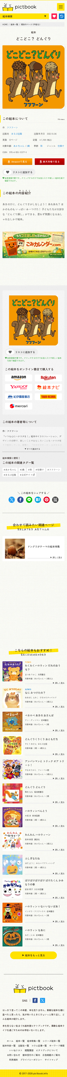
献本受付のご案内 (31, 1055)
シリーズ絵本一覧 (51, 1040)
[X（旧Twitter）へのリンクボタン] (42, 1000)
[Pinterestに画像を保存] (46, 500)
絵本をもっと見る (35, 955)
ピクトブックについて (47, 1050)
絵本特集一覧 (33, 1040)
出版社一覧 (23, 1045)
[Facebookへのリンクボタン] (35, 1000)
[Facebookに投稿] (20, 500)
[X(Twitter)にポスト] (12, 500)
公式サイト (26, 474)
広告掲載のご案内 (51, 1055)
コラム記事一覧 (39, 1045)
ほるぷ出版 (16, 133)
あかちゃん (18, 145)
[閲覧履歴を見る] (62, 16)
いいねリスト (15, 1050)
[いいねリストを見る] (54, 16)
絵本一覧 (20, 1040)
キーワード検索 (57, 1045)
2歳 (28, 145)
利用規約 (13, 1059)
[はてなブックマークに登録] (38, 500)
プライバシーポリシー (31, 1059)
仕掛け (61, 145)
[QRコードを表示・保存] (55, 500)
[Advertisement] (33, 604)
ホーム (10, 1040)
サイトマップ (51, 1059)
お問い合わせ (13, 1055)
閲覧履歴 (29, 1050)
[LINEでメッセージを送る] (29, 500)
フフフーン (12, 127)
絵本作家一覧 (9, 1045)
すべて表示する (33, 449)
